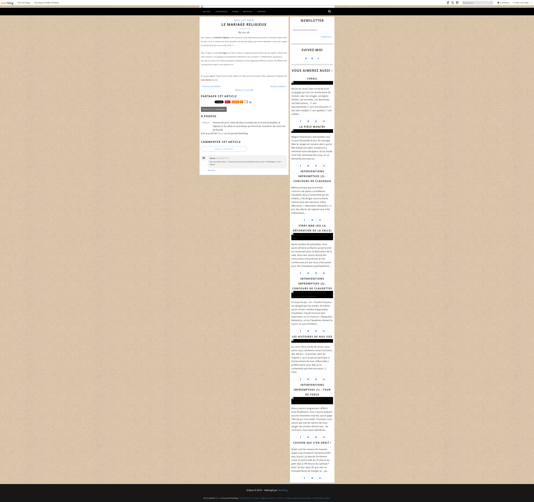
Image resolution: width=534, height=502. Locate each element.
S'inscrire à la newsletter (213, 109)
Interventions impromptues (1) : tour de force (312, 389)
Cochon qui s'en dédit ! (312, 442)
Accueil (207, 11)
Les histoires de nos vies (312, 336)
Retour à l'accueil (244, 89)
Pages (235, 11)
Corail (312, 78)
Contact (261, 11)
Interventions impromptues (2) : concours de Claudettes (312, 283)
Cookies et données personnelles (298, 498)
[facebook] (448, 2)
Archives (248, 11)
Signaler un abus (268, 498)
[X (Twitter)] (452, 2)
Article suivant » (279, 86)
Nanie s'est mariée (244, 20)
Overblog (282, 490)
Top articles (245, 498)
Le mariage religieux (244, 24)
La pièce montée (312, 126)
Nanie (220, 133)
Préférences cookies (322, 498)
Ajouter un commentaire (224, 149)
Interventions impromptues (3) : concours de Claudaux (312, 176)
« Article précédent (211, 86)
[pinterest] (457, 2)
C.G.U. (280, 498)
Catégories (222, 11)
